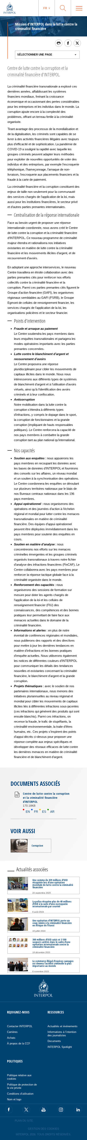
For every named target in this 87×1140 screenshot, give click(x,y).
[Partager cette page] (68, 43)
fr (45, 8)
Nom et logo (14, 1099)
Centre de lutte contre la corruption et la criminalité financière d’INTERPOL (46, 797)
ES (44, 811)
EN (28, 811)
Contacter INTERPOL (19, 1026)
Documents (54, 1041)
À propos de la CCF (18, 1043)
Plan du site (24, 1120)
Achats (11, 1037)
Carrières (12, 1031)
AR (52, 811)
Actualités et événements (62, 1026)
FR (36, 811)
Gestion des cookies (43, 1128)
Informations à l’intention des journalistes (62, 1033)
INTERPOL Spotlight (60, 1046)
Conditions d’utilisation (20, 1093)
